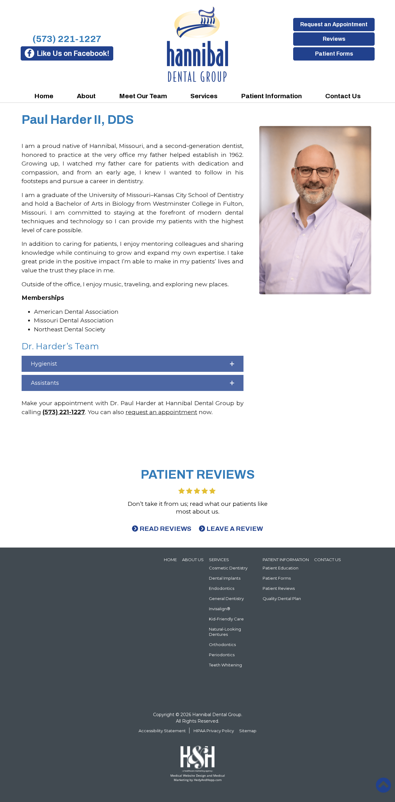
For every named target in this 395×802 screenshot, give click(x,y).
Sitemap (247, 730)
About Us (193, 559)
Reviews (333, 39)
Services (204, 96)
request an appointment (161, 412)
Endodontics (221, 588)
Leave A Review (234, 528)
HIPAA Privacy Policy (213, 730)
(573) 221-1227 (66, 39)
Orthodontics (222, 644)
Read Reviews (165, 528)
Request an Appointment (334, 24)
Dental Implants (224, 578)
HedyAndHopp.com (208, 780)
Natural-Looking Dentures (225, 632)
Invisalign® (219, 608)
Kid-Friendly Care (226, 618)
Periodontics (222, 654)
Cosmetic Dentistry (228, 567)
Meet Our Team (143, 96)
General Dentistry (226, 598)
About (86, 96)
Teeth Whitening (225, 664)
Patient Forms (334, 54)
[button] (132, 364)
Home (43, 96)
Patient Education (280, 567)
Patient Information (271, 96)
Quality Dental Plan (282, 598)
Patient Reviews (279, 588)
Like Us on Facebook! (73, 53)
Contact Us (343, 96)
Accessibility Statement (162, 730)
